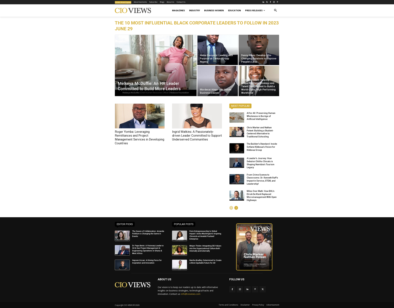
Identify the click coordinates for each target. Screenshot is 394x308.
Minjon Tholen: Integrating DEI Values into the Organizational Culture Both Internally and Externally (205, 248)
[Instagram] (274, 2)
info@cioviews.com (190, 293)
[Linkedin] (247, 289)
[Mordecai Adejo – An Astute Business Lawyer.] (217, 81)
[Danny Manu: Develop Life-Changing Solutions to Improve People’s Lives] (259, 50)
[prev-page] (231, 208)
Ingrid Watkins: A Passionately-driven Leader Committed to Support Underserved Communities (197, 135)
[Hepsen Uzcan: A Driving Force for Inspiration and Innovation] (122, 265)
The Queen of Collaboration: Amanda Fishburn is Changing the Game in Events (148, 234)
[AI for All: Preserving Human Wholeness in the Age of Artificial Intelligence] (236, 117)
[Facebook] (270, 2)
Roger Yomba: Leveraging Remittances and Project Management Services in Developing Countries (139, 137)
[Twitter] (267, 2)
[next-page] (236, 208)
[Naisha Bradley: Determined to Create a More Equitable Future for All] (179, 265)
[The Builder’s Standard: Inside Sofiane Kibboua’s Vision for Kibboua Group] (236, 148)
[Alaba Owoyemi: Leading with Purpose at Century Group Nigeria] (217, 50)
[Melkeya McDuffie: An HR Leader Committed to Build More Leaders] (156, 65)
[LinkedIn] (263, 2)
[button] (275, 10)
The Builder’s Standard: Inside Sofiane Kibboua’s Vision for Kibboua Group (262, 147)
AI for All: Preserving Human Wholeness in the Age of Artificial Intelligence (261, 116)
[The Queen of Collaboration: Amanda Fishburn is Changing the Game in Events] (122, 236)
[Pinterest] (277, 2)
